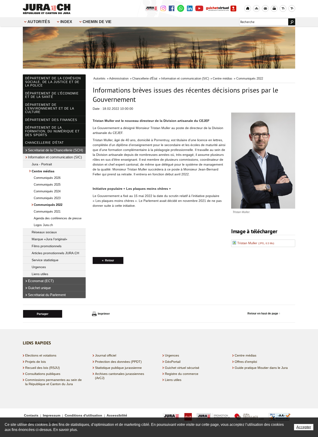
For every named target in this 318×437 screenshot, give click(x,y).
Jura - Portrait (42, 164)
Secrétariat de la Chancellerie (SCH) (55, 150)
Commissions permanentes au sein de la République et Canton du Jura (53, 382)
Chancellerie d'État (44, 142)
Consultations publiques (42, 374)
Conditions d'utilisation (83, 415)
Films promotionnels (46, 246)
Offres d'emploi (246, 362)
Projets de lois (35, 362)
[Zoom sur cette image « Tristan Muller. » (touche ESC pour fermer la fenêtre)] (263, 164)
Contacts (31, 415)
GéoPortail (172, 362)
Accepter (303, 427)
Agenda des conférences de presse (57, 218)
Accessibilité (117, 415)
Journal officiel (105, 355)
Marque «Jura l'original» (49, 239)
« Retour (108, 260)
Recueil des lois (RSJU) (42, 368)
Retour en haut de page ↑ (263, 313)
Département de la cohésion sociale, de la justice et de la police (53, 82)
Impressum (51, 415)
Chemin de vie (97, 22)
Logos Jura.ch (43, 225)
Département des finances (51, 120)
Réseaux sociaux (44, 232)
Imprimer (104, 313)
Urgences (39, 267)
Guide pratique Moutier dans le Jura (261, 368)
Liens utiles (40, 274)
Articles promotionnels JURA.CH (55, 253)
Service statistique (45, 260)
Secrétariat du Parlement (47, 295)
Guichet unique (39, 288)
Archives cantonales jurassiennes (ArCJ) (119, 376)
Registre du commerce (181, 374)
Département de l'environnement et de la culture (49, 108)
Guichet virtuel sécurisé (182, 368)
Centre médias (43, 171)
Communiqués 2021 (47, 211)
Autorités (38, 22)
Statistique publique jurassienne (118, 368)
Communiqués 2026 (47, 178)
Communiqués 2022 (48, 205)
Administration (119, 78)
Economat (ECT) (41, 281)
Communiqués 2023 (47, 198)
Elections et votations (40, 355)
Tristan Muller (255, 243)
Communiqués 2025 (47, 184)
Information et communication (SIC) (55, 157)
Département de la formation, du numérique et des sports (52, 131)
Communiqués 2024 (47, 191)
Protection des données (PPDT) (118, 362)
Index (66, 22)
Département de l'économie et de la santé (52, 95)
